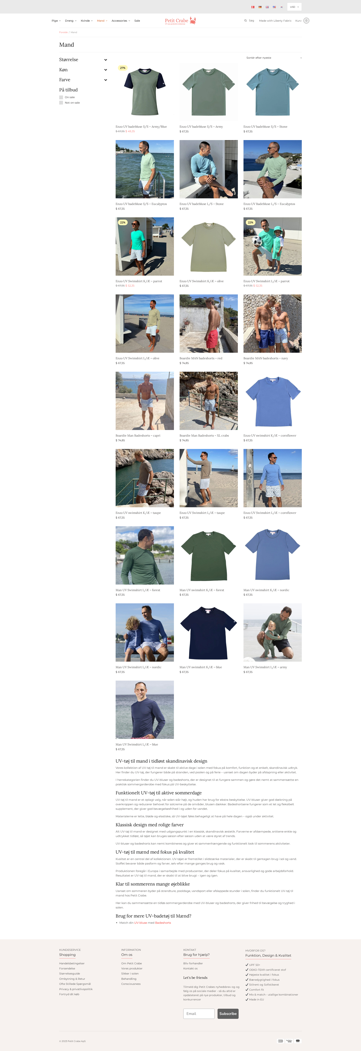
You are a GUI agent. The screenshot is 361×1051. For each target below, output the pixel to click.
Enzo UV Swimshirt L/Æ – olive (137, 358)
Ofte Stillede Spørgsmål (75, 984)
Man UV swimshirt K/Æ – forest (202, 590)
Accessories (119, 20)
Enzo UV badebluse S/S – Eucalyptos (141, 204)
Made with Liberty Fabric (275, 20)
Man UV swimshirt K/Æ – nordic (266, 590)
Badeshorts (163, 922)
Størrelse (68, 59)
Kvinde (85, 20)
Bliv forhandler (193, 963)
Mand (100, 20)
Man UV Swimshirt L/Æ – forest (138, 590)
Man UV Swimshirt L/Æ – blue (137, 744)
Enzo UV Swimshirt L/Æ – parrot (266, 281)
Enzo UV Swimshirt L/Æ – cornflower (269, 513)
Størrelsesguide (69, 973)
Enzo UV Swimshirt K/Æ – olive (202, 281)
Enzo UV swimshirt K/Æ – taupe (138, 513)
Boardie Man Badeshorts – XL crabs (204, 435)
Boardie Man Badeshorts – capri (138, 435)
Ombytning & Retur (72, 978)
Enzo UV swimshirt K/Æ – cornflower (269, 435)
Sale (137, 20)
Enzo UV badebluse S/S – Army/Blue (141, 126)
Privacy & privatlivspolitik (76, 989)
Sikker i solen (130, 973)
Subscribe (228, 1013)
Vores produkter (132, 968)
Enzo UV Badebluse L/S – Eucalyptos (269, 204)
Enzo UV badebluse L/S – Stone (202, 204)
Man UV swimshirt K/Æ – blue (201, 667)
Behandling (129, 978)
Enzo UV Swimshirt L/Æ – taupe (202, 513)
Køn (63, 70)
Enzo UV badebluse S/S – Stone (265, 126)
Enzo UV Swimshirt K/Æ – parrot (139, 281)
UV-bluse (140, 922)
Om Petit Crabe (131, 963)
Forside (63, 32)
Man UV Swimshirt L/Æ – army (265, 667)
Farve (64, 80)
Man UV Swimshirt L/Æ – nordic (139, 667)
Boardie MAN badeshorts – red (201, 358)
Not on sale (72, 102)
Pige (55, 20)
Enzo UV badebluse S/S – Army (201, 126)
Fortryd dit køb (69, 994)
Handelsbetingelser (72, 963)
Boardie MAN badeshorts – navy (265, 358)
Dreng (69, 20)
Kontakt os (190, 968)
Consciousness (131, 984)
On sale (70, 97)
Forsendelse (67, 968)
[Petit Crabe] (180, 20)
